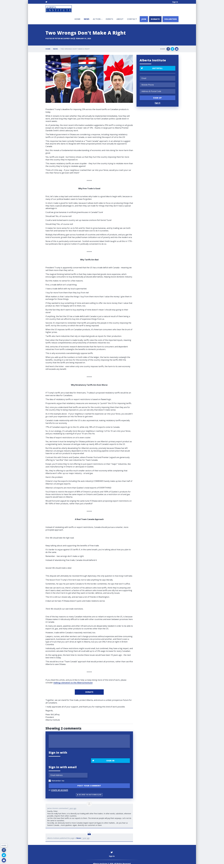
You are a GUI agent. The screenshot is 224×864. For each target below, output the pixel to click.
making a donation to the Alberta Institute (73, 682)
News (86, 19)
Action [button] (97, 19)
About (120, 19)
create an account (59, 790)
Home (77, 19)
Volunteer (170, 19)
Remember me (58, 781)
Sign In (175, 2)
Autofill (157, 68)
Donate (155, 19)
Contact (132, 19)
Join (144, 19)
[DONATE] (89, 692)
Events (109, 19)
